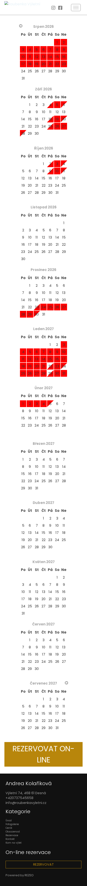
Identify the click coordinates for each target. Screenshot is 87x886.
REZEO (29, 875)
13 (63, 111)
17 (43, 119)
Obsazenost (13, 831)
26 (37, 71)
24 (23, 71)
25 (30, 71)
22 (30, 126)
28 (50, 71)
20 (64, 119)
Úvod (9, 820)
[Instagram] (53, 8)
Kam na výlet (14, 843)
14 (23, 119)
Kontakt (10, 839)
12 (57, 111)
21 (23, 126)
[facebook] (60, 8)
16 (36, 119)
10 (43, 111)
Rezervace (12, 835)
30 (64, 71)
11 (50, 111)
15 (30, 119)
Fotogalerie (12, 824)
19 (23, 185)
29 (57, 71)
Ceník (9, 828)
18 (50, 119)
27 (43, 71)
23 (37, 126)
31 (23, 78)
